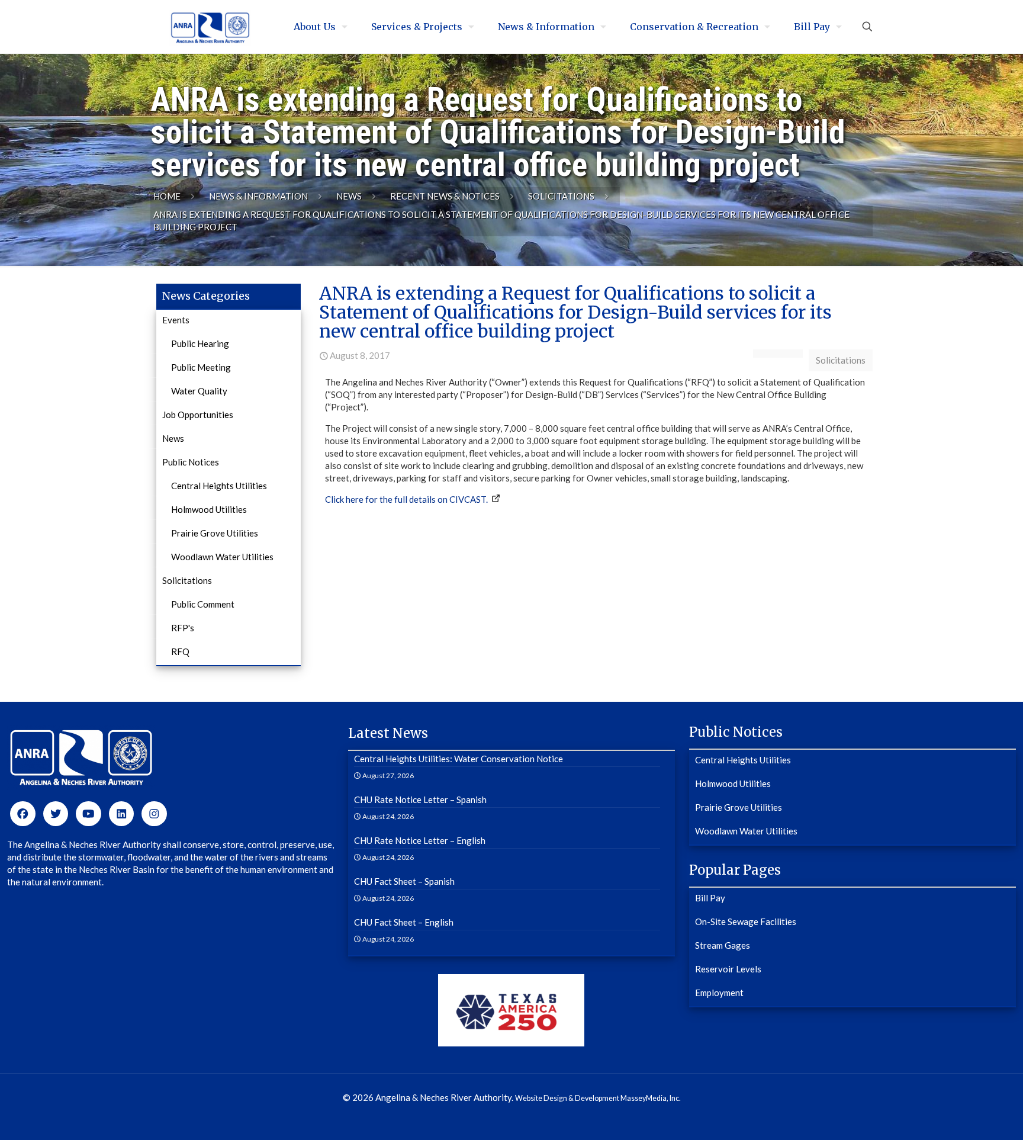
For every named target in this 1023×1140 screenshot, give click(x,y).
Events (175, 319)
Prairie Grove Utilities (214, 533)
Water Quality (199, 391)
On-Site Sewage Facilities (745, 921)
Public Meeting (201, 367)
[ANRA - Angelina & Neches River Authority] (210, 26)
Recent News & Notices (445, 196)
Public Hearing (200, 343)
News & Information (258, 196)
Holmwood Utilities (209, 509)
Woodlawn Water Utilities (222, 556)
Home (167, 196)
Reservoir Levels (728, 969)
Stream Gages (722, 945)
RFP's (182, 627)
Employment (719, 992)
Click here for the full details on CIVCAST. (406, 499)
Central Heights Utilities (219, 485)
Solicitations (561, 196)
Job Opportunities (197, 414)
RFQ (180, 651)
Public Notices (190, 462)
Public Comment (202, 604)
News (349, 196)
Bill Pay (710, 897)
